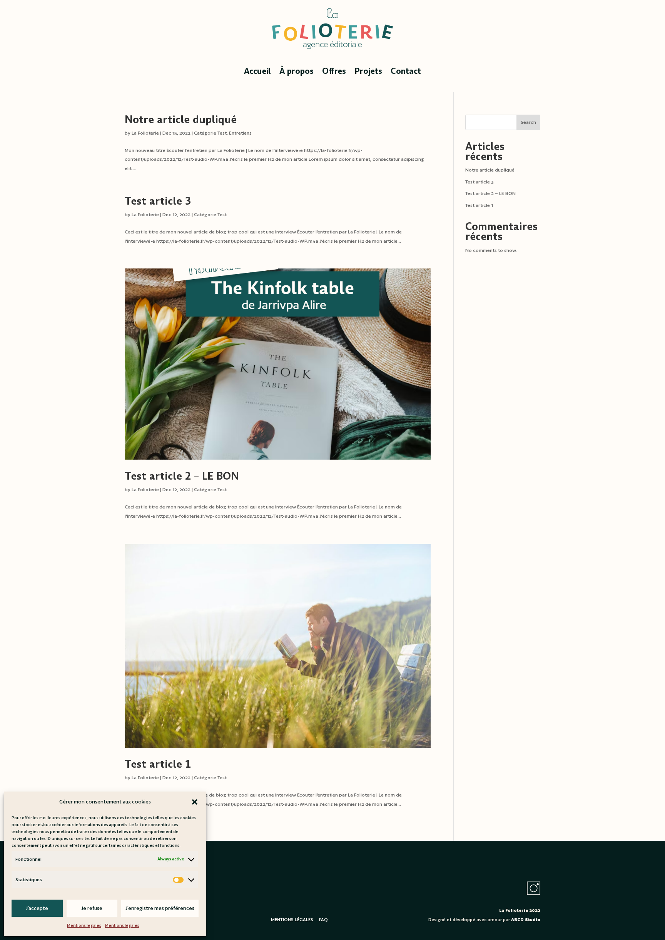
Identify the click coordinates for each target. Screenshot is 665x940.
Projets (368, 71)
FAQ (323, 919)
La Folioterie (145, 133)
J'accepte (37, 908)
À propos (296, 71)
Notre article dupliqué (181, 120)
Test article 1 (158, 764)
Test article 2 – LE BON (182, 476)
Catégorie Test (210, 133)
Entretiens (240, 133)
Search (528, 122)
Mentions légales (84, 925)
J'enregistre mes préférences (159, 908)
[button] (195, 802)
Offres (334, 71)
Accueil (257, 71)
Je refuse (91, 908)
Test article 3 (158, 201)
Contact (406, 71)
